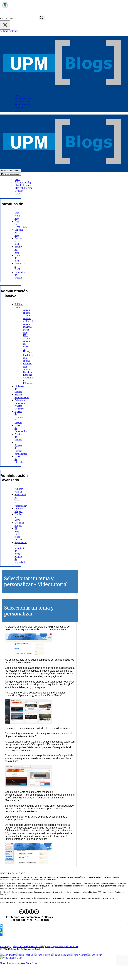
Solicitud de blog (23, 98)
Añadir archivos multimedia (28, 318)
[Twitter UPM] (8, 955)
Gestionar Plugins (19, 524)
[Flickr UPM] (94, 955)
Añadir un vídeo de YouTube (27, 347)
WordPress (31, 963)
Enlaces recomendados (22, 396)
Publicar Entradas (19, 305)
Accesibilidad (35, 946)
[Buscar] (2, 13)
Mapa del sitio (20, 946)
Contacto (19, 107)
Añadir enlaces (26, 311)
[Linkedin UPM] (43, 955)
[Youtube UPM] (78, 955)
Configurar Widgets (20, 510)
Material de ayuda (23, 104)
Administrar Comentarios (21, 401)
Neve (2, 963)
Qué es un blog (17, 215)
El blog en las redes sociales (18, 534)
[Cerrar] (5, 25)
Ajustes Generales (19, 407)
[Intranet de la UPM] (11, 957)
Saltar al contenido (9, 31)
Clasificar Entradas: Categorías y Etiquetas (28, 378)
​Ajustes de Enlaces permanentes (21, 449)
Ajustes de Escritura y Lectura (19, 417)
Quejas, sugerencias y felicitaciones (60, 946)
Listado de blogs (23, 101)
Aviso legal (5, 946)
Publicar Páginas (19, 490)
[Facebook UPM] (25, 955)
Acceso (18, 110)
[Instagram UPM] (61, 955)
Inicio (17, 95)
